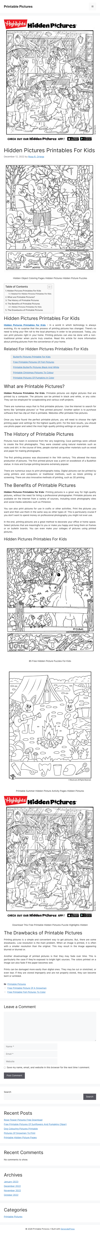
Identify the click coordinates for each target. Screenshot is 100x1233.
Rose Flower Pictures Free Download (23, 1120)
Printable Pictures (18, 6)
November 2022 (12, 1190)
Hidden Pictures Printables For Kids (24, 290)
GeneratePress (68, 1229)
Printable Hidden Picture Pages (20, 1137)
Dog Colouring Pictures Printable (21, 1128)
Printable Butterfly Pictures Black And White (36, 367)
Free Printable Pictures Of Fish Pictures (33, 362)
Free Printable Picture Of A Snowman (26, 988)
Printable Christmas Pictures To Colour (33, 372)
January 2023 (11, 1181)
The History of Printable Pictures (23, 300)
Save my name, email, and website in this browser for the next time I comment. (48, 1067)
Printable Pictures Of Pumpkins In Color (33, 377)
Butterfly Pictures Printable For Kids (32, 356)
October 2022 (11, 1195)
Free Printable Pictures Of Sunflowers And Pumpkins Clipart (35, 1124)
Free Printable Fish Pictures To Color (26, 992)
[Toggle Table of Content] (48, 287)
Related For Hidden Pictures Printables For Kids (31, 294)
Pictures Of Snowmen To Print (19, 1133)
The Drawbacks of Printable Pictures (25, 310)
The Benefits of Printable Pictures (24, 303)
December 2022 (12, 1186)
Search (7, 1092)
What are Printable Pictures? (21, 297)
